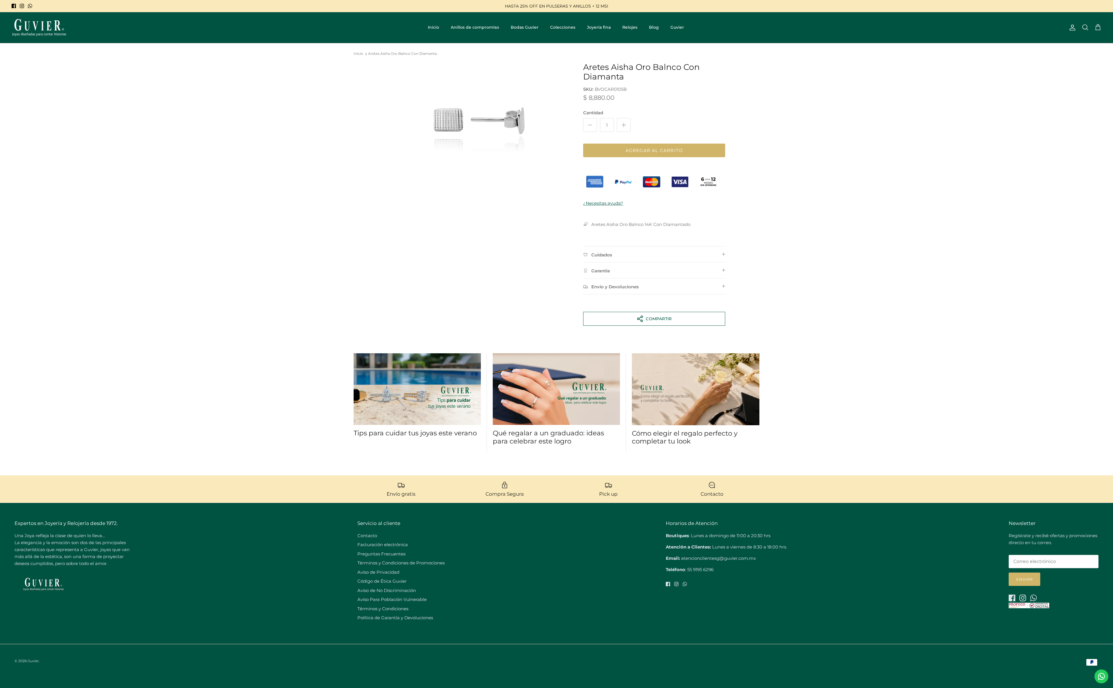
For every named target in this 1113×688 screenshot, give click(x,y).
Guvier (677, 27)
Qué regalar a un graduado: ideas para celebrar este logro (548, 437)
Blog (654, 27)
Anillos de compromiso (475, 27)
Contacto (367, 535)
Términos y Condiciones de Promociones (401, 563)
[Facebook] (14, 6)
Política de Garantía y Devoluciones (395, 617)
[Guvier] (39, 27)
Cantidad (593, 112)
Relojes (629, 27)
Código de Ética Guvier (382, 581)
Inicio (433, 27)
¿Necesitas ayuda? (603, 203)
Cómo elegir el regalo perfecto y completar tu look (684, 437)
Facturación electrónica (382, 544)
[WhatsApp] (30, 6)
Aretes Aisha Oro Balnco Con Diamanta (402, 54)
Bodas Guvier (525, 27)
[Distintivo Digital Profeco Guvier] (1029, 606)
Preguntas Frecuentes (381, 554)
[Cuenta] (1071, 27)
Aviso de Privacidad (378, 572)
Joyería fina (599, 27)
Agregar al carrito (654, 150)
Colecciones (562, 27)
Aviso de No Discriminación (386, 590)
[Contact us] (1101, 676)
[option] (479, 120)
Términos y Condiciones (382, 608)
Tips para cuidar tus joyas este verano (415, 433)
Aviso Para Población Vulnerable (392, 599)
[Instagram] (22, 6)
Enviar (1024, 579)
